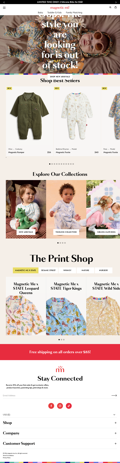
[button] (115, 7)
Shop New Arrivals (60, 77)
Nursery (103, 270)
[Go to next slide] (116, 2)
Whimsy (67, 270)
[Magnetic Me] (60, 7)
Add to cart (29, 142)
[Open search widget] (110, 7)
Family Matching (74, 12)
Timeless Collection (66, 232)
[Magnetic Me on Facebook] (51, 406)
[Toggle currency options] (114, 415)
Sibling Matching (106, 232)
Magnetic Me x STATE (25, 270)
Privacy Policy (6, 457)
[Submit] (114, 395)
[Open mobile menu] (4, 7)
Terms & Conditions (8, 455)
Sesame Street (48, 270)
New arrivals (26, 232)
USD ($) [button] (6, 414)
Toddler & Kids (54, 12)
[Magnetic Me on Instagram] (60, 406)
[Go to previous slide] (4, 2)
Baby (40, 12)
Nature (85, 270)
